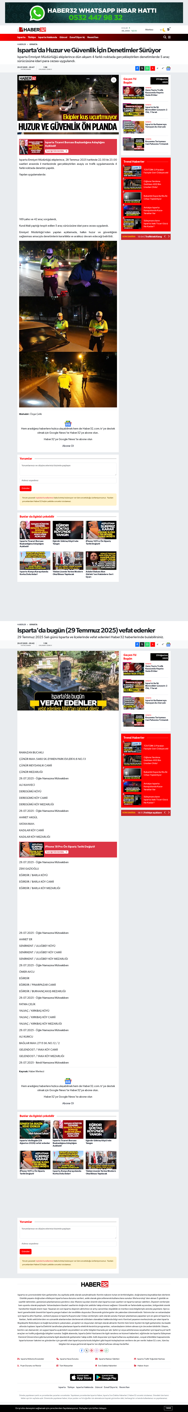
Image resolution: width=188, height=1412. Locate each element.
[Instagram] (96, 1350)
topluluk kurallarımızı (45, 498)
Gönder (26, 488)
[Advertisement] (68, 196)
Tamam (168, 1408)
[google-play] (106, 1377)
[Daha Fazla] (152, 68)
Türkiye (32, 37)
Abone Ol (68, 446)
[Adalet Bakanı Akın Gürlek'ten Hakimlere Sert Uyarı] (101, 560)
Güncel (63, 37)
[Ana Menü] (169, 37)
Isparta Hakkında (47, 37)
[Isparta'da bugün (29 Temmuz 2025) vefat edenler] (68, 680)
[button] (165, 237)
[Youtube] (101, 1350)
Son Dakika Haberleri (107, 1366)
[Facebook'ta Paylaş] (137, 68)
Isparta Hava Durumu (69, 1359)
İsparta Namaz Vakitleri (109, 1359)
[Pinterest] (91, 1350)
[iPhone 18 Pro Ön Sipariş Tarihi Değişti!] (101, 530)
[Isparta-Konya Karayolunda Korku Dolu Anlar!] (35, 560)
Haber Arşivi (143, 1366)
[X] (86, 1350)
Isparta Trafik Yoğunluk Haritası (151, 1359)
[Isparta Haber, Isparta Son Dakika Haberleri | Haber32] (31, 29)
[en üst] (94, 12)
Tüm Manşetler (66, 1366)
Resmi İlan (92, 37)
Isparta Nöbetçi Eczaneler (32, 1359)
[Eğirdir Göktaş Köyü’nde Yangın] (68, 530)
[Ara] (165, 37)
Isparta (21, 37)
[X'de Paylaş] (142, 68)
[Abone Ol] (168, 68)
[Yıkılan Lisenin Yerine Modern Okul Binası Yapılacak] (68, 560)
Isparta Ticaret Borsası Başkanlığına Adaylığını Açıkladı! (32, 543)
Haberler (21, 44)
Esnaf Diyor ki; (77, 37)
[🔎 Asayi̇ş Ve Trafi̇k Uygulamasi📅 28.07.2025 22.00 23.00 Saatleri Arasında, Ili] (68, 268)
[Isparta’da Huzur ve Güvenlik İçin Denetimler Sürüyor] (68, 104)
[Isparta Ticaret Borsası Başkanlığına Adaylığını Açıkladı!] (35, 530)
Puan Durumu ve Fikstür (31, 1366)
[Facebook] (81, 1350)
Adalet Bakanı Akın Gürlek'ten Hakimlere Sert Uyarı (99, 574)
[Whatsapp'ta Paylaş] (147, 68)
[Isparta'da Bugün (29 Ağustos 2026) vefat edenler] (35, 1129)
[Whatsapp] (106, 1350)
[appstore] (81, 1377)
